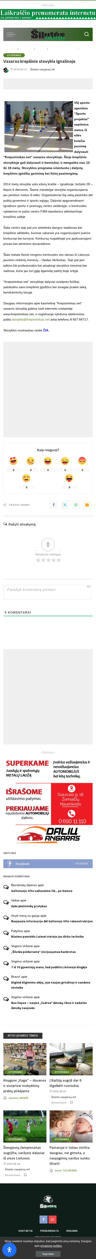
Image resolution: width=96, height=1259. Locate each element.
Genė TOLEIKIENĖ (66, 1170)
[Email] (87, 504)
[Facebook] (53, 504)
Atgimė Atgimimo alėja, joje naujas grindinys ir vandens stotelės (50, 985)
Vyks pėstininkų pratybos (29, 906)
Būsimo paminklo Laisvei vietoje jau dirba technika (47, 936)
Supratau (48, 1253)
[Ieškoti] (86, 34)
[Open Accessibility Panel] (9, 1250)
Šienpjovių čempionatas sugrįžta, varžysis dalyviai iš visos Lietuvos (23, 1153)
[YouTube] (52, 1220)
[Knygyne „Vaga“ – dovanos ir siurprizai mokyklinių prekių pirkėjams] (24, 1059)
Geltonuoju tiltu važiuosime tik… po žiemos (41, 891)
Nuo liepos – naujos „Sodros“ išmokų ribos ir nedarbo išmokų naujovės (49, 1005)
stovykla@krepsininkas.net (31, 319)
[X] (64, 504)
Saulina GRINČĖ (18, 1098)
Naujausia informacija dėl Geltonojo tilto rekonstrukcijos (52, 921)
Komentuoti (58, 1102)
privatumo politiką (51, 1245)
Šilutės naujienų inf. (43, 69)
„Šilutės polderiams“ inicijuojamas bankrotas (43, 952)
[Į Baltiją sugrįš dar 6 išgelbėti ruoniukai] (71, 1059)
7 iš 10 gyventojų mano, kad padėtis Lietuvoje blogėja (49, 967)
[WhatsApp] (75, 504)
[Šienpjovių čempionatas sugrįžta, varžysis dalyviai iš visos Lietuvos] (24, 1126)
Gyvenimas (14, 55)
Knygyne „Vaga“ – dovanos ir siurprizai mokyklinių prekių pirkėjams (24, 1086)
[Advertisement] (49, 83)
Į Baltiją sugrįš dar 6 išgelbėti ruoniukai (65, 1083)
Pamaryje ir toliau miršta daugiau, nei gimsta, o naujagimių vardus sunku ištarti (70, 1155)
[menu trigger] (12, 34)
